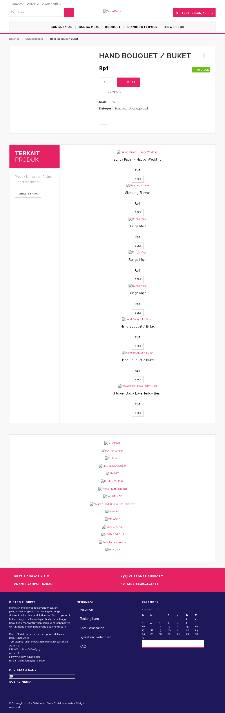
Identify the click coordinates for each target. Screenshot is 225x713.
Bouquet (120, 108)
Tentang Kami (90, 618)
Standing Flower (137, 192)
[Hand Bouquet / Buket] (137, 319)
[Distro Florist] (112, 11)
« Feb (149, 643)
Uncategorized (34, 38)
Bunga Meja (137, 226)
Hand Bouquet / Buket (138, 326)
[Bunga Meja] (137, 219)
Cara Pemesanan (92, 628)
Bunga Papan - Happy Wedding (138, 159)
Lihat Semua (28, 193)
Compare (115, 91)
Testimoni (87, 609)
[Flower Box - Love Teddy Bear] (137, 386)
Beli (131, 82)
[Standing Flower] (137, 185)
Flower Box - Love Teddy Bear (137, 393)
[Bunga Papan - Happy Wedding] (137, 152)
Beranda (14, 38)
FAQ (83, 646)
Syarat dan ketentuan (95, 637)
